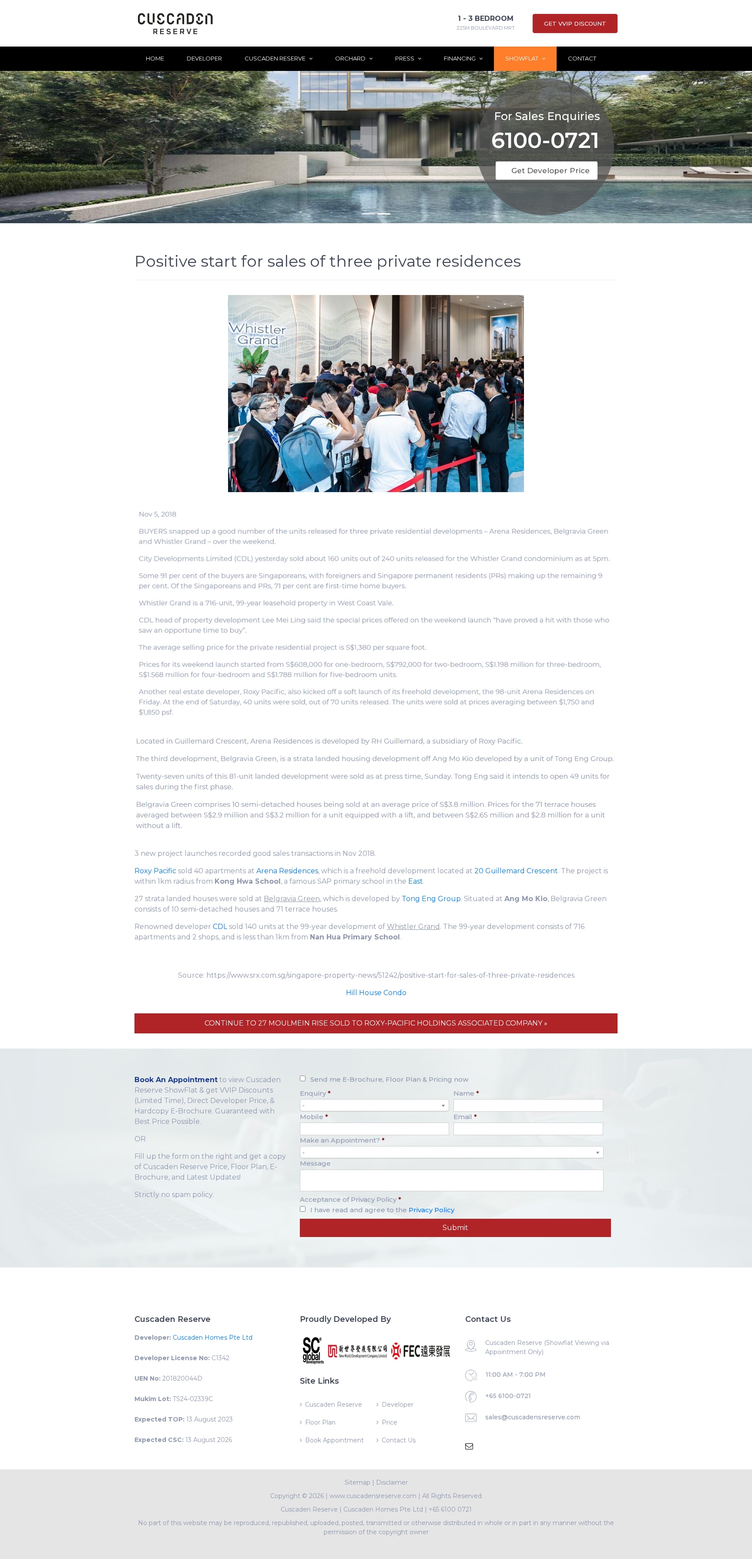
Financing (460, 58)
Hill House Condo (376, 993)
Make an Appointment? (342, 1140)
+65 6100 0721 (450, 1509)
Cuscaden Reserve (276, 58)
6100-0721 (545, 142)
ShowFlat (522, 58)
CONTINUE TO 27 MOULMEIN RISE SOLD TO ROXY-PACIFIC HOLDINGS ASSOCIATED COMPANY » (376, 1023)
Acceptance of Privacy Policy (350, 1199)
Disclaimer (392, 1482)
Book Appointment (334, 1440)
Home (155, 58)
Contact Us (399, 1440)
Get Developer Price (550, 170)
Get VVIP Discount (575, 23)
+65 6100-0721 (508, 1396)
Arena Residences (287, 871)
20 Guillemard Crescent (516, 871)
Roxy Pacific (155, 871)
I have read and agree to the (382, 1210)
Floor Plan (320, 1422)
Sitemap (357, 1482)
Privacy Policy (431, 1210)
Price (389, 1422)
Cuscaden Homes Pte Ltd (212, 1337)
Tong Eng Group (431, 899)
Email (465, 1117)
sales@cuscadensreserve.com (532, 1417)
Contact (582, 58)
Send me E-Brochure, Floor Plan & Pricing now (389, 1079)
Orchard (351, 58)
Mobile (314, 1117)
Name (466, 1093)
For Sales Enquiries (547, 116)
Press (405, 58)
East (415, 881)
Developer (204, 58)
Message (315, 1163)
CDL (220, 926)
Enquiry (315, 1093)
